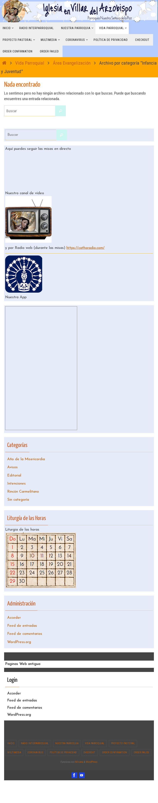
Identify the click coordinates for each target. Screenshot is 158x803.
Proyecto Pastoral (123, 730)
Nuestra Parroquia (67, 730)
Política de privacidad (63, 739)
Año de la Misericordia (26, 457)
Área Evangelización (72, 63)
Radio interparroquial (35, 730)
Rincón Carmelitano (23, 485)
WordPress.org (19, 630)
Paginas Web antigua (22, 651)
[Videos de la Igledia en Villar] (81, 762)
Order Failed (141, 739)
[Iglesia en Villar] (74, 762)
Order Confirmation (114, 739)
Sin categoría (18, 492)
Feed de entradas (22, 616)
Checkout (89, 739)
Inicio (10, 730)
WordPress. (92, 749)
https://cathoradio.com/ (85, 247)
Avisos (12, 464)
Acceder (14, 609)
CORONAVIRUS (35, 739)
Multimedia (14, 739)
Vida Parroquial (29, 63)
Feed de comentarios (24, 623)
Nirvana (79, 749)
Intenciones (16, 478)
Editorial (14, 471)
